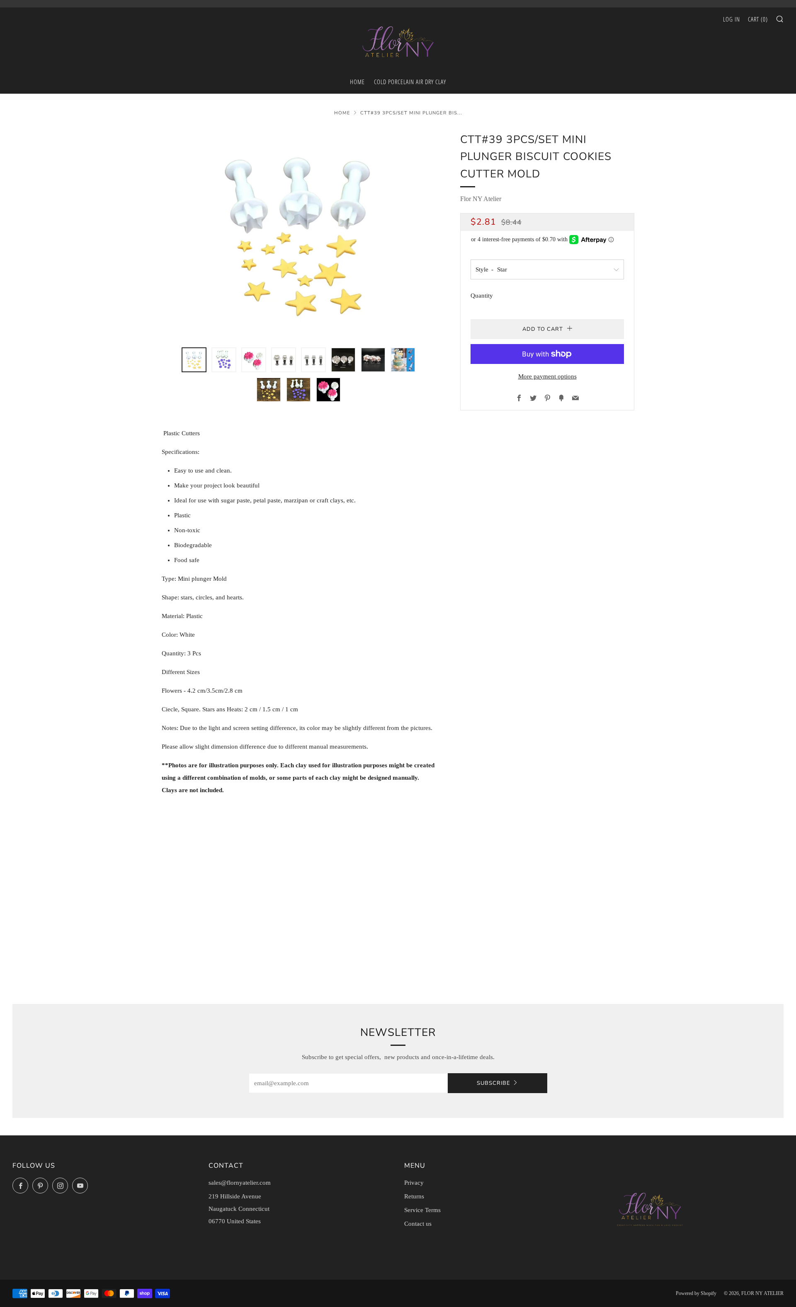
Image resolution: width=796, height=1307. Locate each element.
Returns (414, 1196)
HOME (357, 82)
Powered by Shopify (696, 1293)
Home (342, 113)
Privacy (414, 1182)
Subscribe (493, 1083)
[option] (298, 234)
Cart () (758, 19)
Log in (731, 19)
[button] (194, 359)
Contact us (418, 1223)
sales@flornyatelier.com (240, 1182)
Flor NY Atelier (480, 198)
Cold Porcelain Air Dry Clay (410, 82)
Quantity (482, 295)
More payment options (547, 376)
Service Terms (422, 1210)
